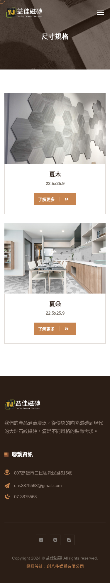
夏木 (55, 174)
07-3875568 (25, 496)
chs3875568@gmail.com (38, 485)
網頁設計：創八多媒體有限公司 (55, 566)
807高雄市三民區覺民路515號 (43, 472)
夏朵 (55, 304)
